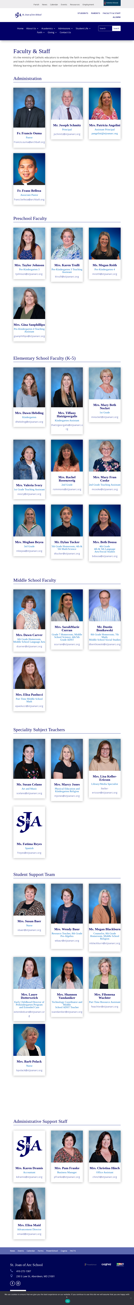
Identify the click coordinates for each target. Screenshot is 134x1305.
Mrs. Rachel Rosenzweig (67, 478)
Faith (39, 32)
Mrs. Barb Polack (29, 1061)
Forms (40, 1251)
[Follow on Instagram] (18, 1283)
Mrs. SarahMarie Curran (67, 628)
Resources (75, 5)
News (44, 5)
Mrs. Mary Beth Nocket (104, 406)
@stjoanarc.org (29, 852)
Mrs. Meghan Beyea (29, 542)
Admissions (64, 29)
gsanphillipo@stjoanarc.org (29, 336)
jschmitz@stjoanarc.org (67, 134)
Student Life (82, 29)
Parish (36, 5)
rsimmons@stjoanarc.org (67, 489)
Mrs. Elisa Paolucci (29, 694)
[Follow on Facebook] (12, 1283)
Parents (95, 13)
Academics (47, 29)
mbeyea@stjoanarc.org (29, 550)
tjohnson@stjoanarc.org (29, 274)
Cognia (64, 1251)
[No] (130, 1298)
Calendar (54, 5)
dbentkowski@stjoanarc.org (105, 644)
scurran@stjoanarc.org (67, 644)
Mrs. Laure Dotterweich (29, 996)
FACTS (73, 1251)
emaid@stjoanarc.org (29, 1234)
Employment (88, 5)
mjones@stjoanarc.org (67, 795)
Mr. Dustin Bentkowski (104, 628)
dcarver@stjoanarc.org (29, 646)
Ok (67, 1301)
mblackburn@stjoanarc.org (104, 943)
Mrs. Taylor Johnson (29, 265)
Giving (51, 32)
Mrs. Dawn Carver (29, 635)
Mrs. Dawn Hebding (29, 413)
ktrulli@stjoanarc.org (67, 276)
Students (83, 13)
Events (64, 5)
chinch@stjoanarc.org (105, 1176)
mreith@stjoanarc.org (104, 274)
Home (20, 29)
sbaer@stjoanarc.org (29, 930)
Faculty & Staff (112, 13)
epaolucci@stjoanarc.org (29, 706)
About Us (31, 29)
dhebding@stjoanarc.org (29, 421)
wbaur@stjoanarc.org (67, 940)
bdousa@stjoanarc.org (105, 556)
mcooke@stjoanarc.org (105, 489)
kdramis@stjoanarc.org (29, 1176)
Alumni (117, 17)
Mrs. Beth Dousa (105, 542)
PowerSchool (52, 1251)
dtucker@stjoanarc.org (67, 553)
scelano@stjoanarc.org (29, 793)
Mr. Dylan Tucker (67, 542)
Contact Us (65, 32)
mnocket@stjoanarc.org (104, 417)
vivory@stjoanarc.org (29, 494)
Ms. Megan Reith (105, 265)
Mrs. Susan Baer (29, 921)
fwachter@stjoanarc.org (104, 1006)
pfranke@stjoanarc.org (67, 1176)
